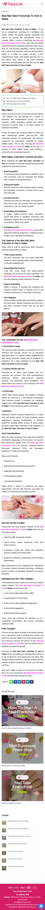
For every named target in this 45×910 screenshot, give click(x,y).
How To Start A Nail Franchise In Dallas (21, 98)
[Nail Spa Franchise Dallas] (22, 785)
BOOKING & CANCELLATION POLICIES (22, 907)
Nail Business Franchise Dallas (18, 101)
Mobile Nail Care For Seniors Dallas (18, 821)
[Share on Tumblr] (32, 682)
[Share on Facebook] (15, 682)
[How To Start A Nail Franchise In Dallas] (22, 710)
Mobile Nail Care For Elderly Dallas (18, 828)
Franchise (5, 11)
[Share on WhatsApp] (11, 682)
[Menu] (42, 3)
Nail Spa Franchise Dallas (16, 104)
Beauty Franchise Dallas (15, 859)
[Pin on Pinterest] (23, 682)
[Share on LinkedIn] (27, 682)
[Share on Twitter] (19, 682)
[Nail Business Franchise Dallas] (22, 748)
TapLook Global (24, 25)
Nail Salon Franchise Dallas (16, 866)
